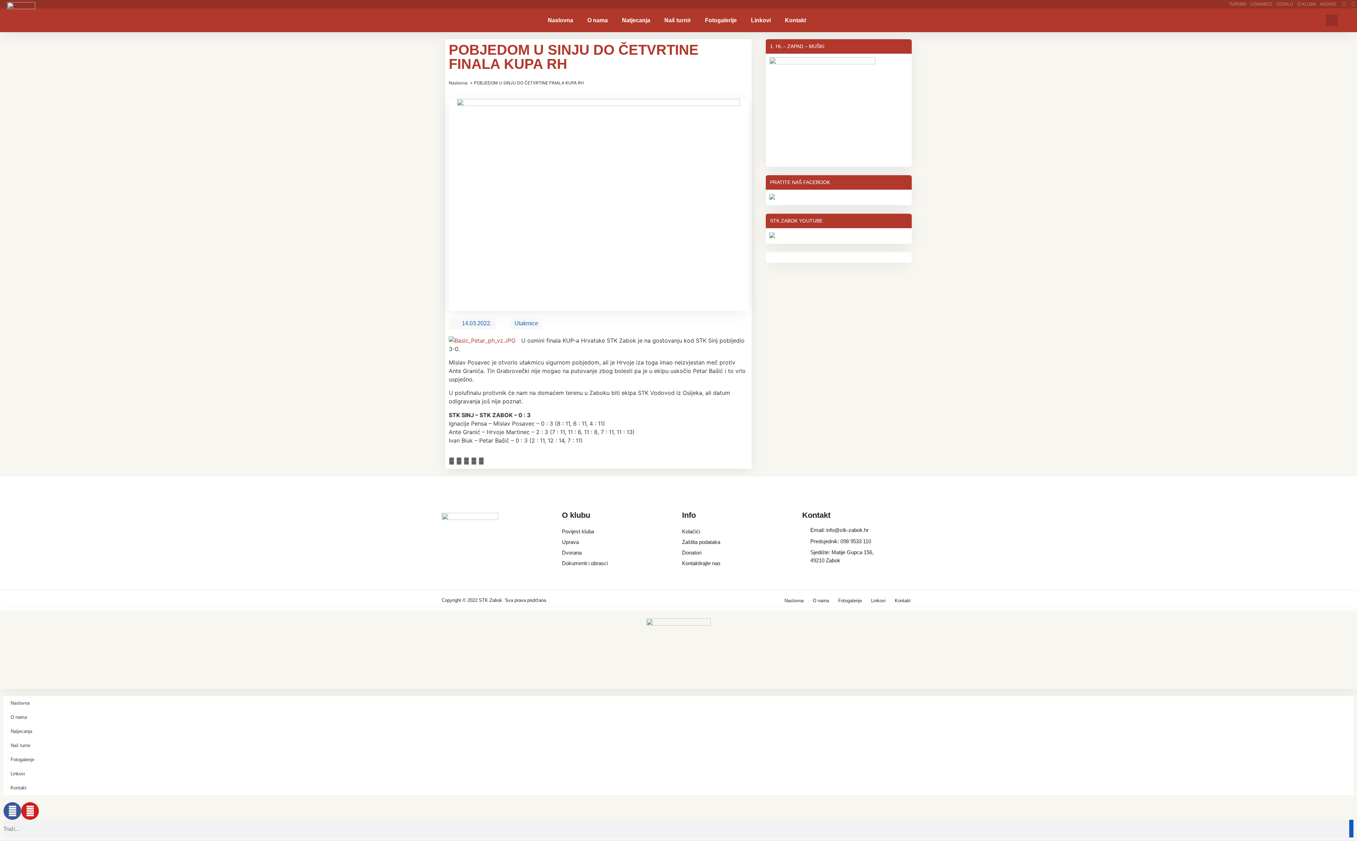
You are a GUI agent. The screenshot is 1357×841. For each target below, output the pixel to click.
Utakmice (1261, 4)
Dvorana (572, 553)
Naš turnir (677, 20)
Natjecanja (636, 20)
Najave (1328, 4)
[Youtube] (30, 811)
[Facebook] (12, 811)
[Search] (1351, 828)
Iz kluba (1306, 4)
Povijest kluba (578, 531)
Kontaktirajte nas (701, 563)
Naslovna (560, 20)
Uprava (570, 542)
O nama (597, 20)
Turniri (1237, 4)
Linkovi (761, 20)
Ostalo (1284, 4)
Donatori (691, 553)
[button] (1332, 20)
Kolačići (691, 531)
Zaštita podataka (701, 542)
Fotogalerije (721, 20)
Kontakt (795, 20)
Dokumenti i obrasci (585, 563)
